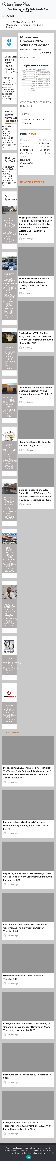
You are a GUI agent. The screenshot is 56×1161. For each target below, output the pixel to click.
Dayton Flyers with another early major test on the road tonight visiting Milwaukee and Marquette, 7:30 (27, 876)
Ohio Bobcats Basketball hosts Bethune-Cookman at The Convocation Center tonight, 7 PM (25, 927)
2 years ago (35, 50)
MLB (33, 134)
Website (26, 123)
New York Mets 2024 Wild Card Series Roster (43, 146)
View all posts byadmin (34, 119)
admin (47, 53)
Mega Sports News (16, 4)
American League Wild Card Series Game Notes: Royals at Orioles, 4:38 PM (26, 153)
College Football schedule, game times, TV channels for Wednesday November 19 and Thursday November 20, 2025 (27, 1026)
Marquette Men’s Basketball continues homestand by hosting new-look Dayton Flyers (25, 825)
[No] (52, 1153)
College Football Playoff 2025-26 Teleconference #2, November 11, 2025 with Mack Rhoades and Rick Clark (27, 1125)
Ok (28, 1157)
